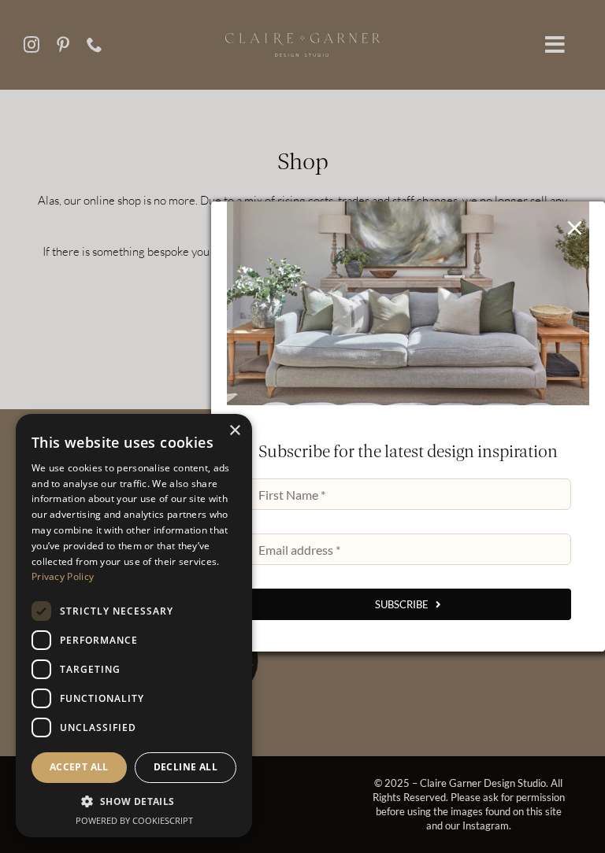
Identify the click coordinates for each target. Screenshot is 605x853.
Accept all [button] (79, 767)
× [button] (234, 431)
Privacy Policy (63, 576)
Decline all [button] (185, 767)
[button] (134, 802)
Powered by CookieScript (134, 820)
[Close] (574, 227)
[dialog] (134, 625)
